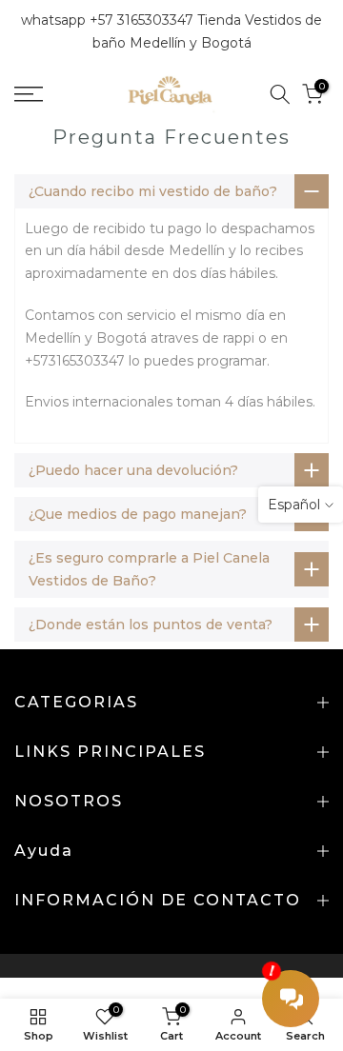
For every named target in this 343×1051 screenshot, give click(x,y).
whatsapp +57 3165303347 (109, 20)
